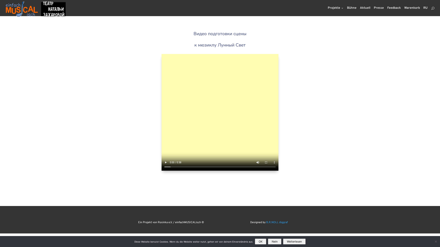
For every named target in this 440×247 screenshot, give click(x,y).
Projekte (334, 8)
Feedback (394, 8)
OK (260, 241)
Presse (379, 8)
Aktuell (365, 8)
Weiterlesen (294, 241)
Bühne (351, 8)
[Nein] (435, 241)
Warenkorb (412, 8)
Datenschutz (147, 213)
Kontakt (188, 213)
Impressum (169, 213)
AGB (130, 213)
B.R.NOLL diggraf (277, 222)
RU (425, 8)
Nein (275, 241)
